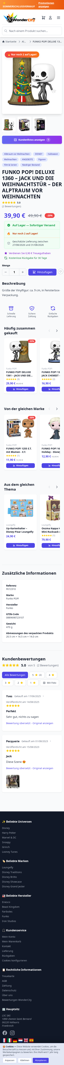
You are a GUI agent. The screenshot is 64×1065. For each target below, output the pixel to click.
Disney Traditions (12, 872)
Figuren (42, 159)
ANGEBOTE (27, 159)
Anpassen (9, 1060)
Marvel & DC (9, 837)
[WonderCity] (15, 1040)
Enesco (6, 902)
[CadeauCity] (4, 1040)
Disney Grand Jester (13, 886)
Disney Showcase (12, 881)
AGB (4, 980)
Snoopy (6, 842)
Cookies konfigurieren (14, 960)
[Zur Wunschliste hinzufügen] (60, 271)
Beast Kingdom (10, 906)
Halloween (53, 154)
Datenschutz (9, 990)
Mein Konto (8, 936)
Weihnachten (10, 159)
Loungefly (7, 867)
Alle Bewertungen (15, 675)
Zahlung (7, 985)
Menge (6, 265)
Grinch (6, 847)
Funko (9, 608)
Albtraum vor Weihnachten (17, 154)
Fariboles (7, 911)
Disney (6, 828)
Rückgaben (8, 955)
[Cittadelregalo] (10, 1040)
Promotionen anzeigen (46, 4)
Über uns (7, 995)
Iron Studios (9, 921)
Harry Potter (9, 832)
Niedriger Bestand (31, 164)
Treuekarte (8, 976)
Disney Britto (9, 876)
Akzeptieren (40, 1060)
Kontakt (6, 946)
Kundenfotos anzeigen (33, 139)
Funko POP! (12, 598)
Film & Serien (10, 164)
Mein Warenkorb (11, 941)
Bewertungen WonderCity (17, 999)
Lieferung (7, 951)
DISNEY (38, 154)
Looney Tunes (10, 851)
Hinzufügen (22, 389)
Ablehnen (24, 1060)
